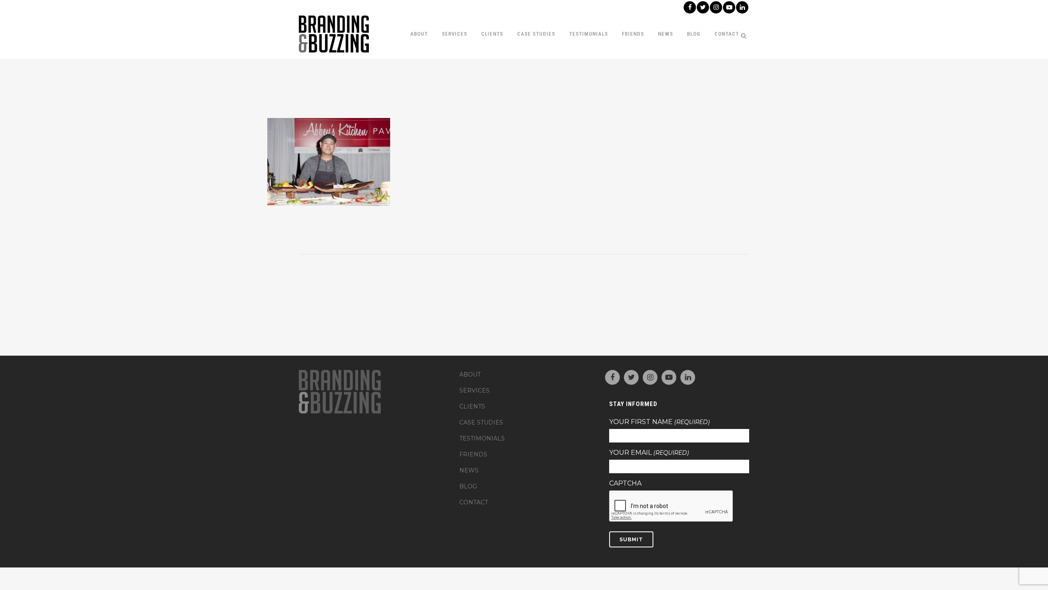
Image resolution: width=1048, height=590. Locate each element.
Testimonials (482, 438)
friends (473, 454)
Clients (472, 406)
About (470, 374)
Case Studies (481, 422)
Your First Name (659, 422)
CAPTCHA (625, 483)
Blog (468, 486)
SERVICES (474, 390)
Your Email (649, 452)
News (469, 470)
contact (473, 502)
